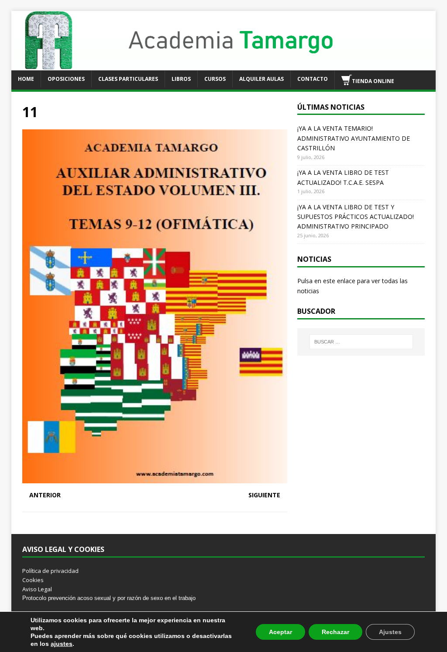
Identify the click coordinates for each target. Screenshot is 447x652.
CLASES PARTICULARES (128, 79)
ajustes (61, 643)
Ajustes (390, 631)
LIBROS (181, 79)
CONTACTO (312, 79)
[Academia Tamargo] (223, 65)
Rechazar (335, 631)
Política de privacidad (50, 571)
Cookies (33, 580)
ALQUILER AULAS (261, 79)
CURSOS (215, 79)
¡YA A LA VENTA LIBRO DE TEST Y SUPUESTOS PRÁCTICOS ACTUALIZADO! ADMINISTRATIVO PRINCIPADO (355, 217)
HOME (26, 79)
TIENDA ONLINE (373, 80)
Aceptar (280, 631)
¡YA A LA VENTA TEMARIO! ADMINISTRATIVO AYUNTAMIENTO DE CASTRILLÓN (353, 138)
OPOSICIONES (66, 79)
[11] (154, 478)
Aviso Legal (37, 589)
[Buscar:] (361, 341)
